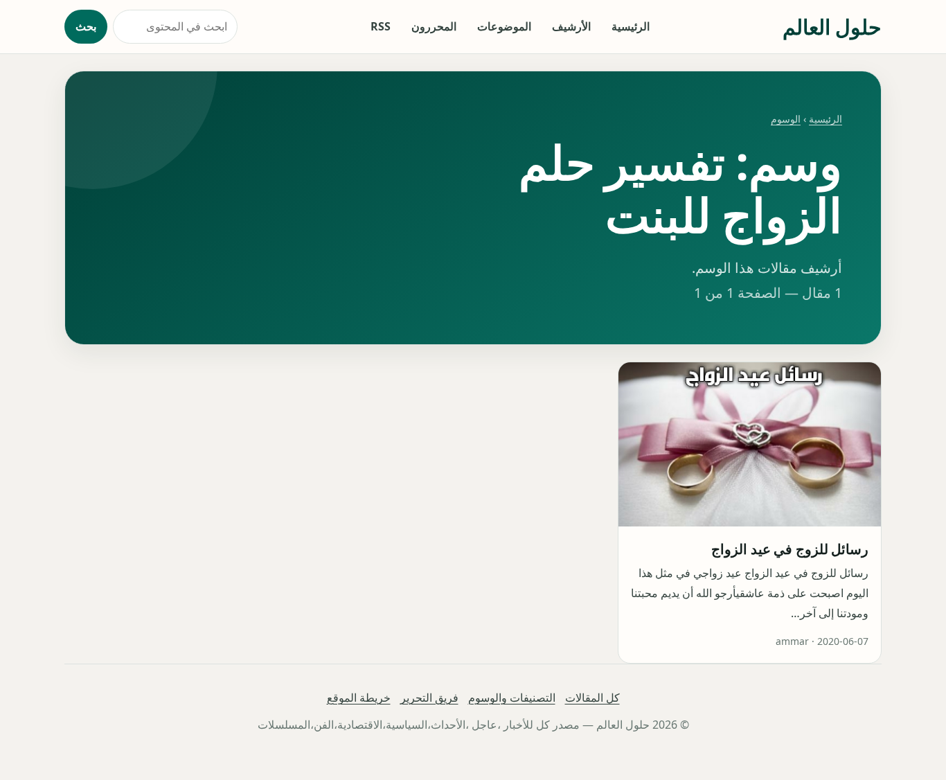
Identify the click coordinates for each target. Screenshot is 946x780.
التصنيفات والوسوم (511, 697)
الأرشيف (571, 26)
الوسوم (786, 118)
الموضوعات (504, 26)
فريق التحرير (429, 697)
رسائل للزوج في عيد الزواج (789, 549)
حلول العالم (832, 26)
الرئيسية (631, 26)
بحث (85, 26)
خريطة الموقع (359, 697)
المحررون (433, 26)
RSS (381, 26)
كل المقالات (592, 697)
